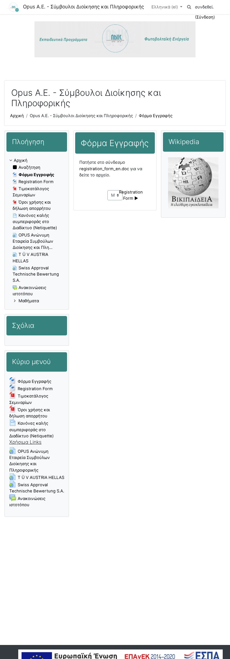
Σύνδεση (204, 17)
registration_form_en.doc (104, 168)
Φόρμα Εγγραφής (156, 115)
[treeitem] (36, 230)
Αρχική (17, 115)
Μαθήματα (29, 300)
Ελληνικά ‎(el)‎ (165, 7)
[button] (189, 7)
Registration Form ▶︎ (131, 195)
